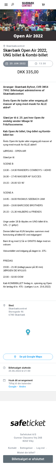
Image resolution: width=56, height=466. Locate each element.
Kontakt (12, 448)
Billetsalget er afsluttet (28, 459)
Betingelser (26, 448)
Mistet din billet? (26, 452)
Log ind (40, 448)
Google (12, 386)
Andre (22, 386)
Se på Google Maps (30, 356)
